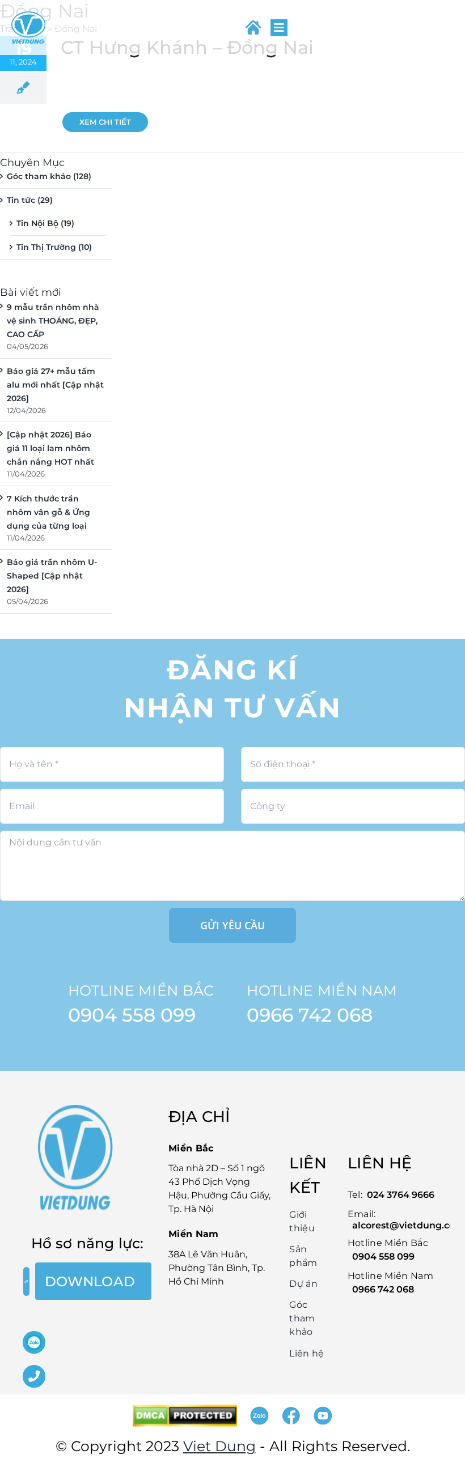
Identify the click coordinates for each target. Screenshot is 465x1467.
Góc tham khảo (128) (49, 176)
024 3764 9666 (400, 1195)
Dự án (303, 1283)
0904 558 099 (132, 1014)
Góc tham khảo (302, 1318)
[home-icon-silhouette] (253, 27)
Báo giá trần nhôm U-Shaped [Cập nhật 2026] (52, 575)
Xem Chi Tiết (105, 121)
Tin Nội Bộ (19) (45, 223)
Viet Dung (219, 1446)
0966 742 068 (310, 1014)
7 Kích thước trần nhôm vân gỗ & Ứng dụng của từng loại (48, 512)
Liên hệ (306, 1353)
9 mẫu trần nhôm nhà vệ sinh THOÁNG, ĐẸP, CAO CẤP (53, 320)
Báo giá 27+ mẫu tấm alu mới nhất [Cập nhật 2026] (55, 384)
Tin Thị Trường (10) (54, 247)
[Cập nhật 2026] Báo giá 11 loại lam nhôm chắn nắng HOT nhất (50, 448)
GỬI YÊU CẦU (232, 925)
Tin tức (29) (30, 200)
